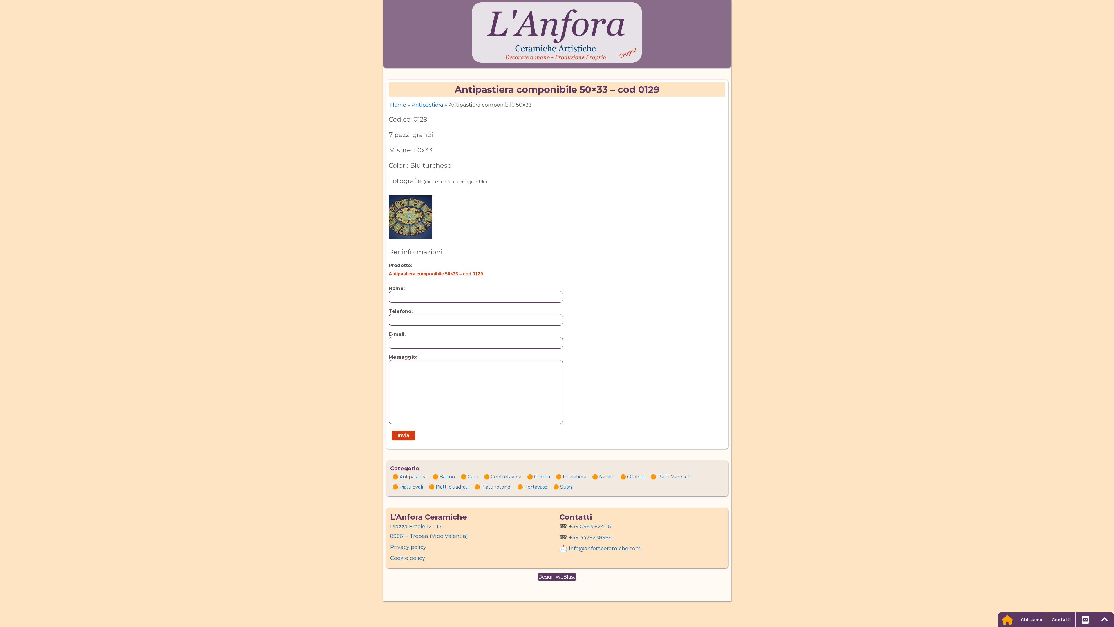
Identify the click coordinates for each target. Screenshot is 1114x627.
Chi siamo (1031, 619)
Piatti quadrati (452, 487)
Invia (403, 435)
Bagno (447, 477)
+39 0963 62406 (590, 526)
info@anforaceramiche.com (605, 548)
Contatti (1061, 619)
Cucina (542, 477)
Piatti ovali (411, 487)
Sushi (566, 487)
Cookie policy (407, 558)
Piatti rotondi (496, 487)
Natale (606, 477)
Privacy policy (408, 547)
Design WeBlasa (557, 577)
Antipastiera (427, 105)
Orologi (636, 477)
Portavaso (535, 487)
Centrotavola (506, 477)
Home (398, 105)
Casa (473, 477)
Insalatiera (574, 477)
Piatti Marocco (673, 477)
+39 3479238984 (590, 537)
